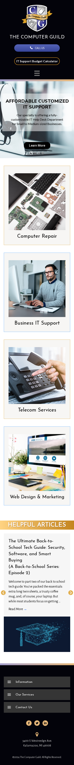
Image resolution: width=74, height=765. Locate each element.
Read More (18, 609)
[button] (37, 48)
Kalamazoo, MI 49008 (37, 745)
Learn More (37, 145)
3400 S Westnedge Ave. (37, 740)
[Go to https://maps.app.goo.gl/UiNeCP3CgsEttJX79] (37, 735)
